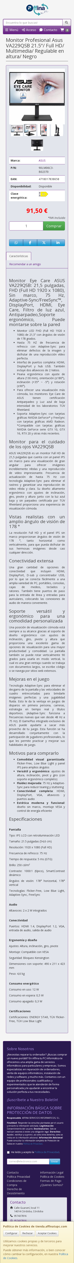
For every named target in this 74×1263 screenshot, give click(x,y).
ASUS (42, 160)
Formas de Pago (50, 1181)
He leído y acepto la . (35, 1152)
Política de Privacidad (32, 1143)
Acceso (30, 30)
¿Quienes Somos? (51, 1185)
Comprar (54, 226)
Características (18, 256)
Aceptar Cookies (47, 1233)
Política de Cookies (52, 1176)
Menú (13, 30)
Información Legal (51, 1172)
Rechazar (27, 1233)
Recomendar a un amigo (25, 264)
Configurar (11, 1233)
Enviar (54, 1161)
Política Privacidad (18, 1176)
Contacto (50, 30)
